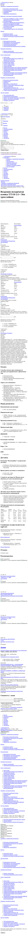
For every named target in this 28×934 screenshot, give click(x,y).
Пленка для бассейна (8, 51)
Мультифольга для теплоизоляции (11, 42)
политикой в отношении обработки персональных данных (11, 708)
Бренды (5, 168)
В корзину (9, 273)
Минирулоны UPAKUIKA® (10, 84)
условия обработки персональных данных (11, 154)
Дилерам (5, 177)
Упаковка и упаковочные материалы (9, 6)
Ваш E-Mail (17, 701)
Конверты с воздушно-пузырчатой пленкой (11, 16)
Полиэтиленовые (7, 27)
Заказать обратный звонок (7, 703)
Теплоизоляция (4, 38)
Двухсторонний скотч (8, 95)
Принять (3, 932)
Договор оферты (7, 820)
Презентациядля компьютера (4, 240)
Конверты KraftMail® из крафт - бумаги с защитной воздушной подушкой (13, 19)
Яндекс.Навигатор (5, 537)
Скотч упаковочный (5, 54)
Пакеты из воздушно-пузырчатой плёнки (13, 85)
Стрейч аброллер (7, 66)
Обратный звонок (5, 731)
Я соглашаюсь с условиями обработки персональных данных (11, 705)
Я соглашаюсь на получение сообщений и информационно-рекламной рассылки (12, 710)
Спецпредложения (8, 169)
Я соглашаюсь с (11, 708)
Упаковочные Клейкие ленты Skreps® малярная (15, 72)
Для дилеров (4, 273)
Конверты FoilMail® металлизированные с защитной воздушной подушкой (13, 23)
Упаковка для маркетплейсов (8, 77)
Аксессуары (6, 57)
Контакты (5, 174)
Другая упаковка (5, 92)
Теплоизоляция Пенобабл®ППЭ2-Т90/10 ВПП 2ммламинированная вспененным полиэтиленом (12, 594)
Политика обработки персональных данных (14, 819)
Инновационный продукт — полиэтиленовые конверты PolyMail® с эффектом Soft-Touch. (12, 665)
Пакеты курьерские (8, 86)
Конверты (5, 82)
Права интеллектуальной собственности (13, 822)
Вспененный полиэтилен (9, 41)
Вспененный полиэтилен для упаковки (13, 10)
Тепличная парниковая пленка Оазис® (12, 52)
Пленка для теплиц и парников (11, 99)
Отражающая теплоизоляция (10, 43)
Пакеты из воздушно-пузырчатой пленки (13, 36)
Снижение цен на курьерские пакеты (10, 656)
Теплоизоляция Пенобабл (9, 45)
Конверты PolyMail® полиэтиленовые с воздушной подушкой (13, 25)
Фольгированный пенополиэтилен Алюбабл (14, 46)
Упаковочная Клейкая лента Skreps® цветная (14, 68)
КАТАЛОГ (6, 157)
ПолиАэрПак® (17, 225)
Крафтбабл (6, 12)
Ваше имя (16, 698)
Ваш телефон (17, 700)
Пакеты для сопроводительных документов (14, 97)
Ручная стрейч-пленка (8, 63)
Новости (5, 175)
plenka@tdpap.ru (4, 729)
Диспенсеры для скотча (9, 61)
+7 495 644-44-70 (5, 2)
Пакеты (2, 31)
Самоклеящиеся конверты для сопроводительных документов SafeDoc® (13, 88)
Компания (5, 170)
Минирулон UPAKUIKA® (10, 13)
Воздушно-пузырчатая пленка (10, 8)
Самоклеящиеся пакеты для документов (13, 29)
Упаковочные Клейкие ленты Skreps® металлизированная (12, 74)
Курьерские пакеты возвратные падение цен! (12, 691)
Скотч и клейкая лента (9, 65)
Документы (6, 178)
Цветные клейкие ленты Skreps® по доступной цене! (14, 650)
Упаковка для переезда (9, 100)
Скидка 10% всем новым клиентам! (9, 684)
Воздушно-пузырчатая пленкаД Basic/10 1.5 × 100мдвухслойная (8, 618)
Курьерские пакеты (8, 33)
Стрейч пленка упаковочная (10, 90)
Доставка (5, 173)
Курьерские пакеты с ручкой (10, 35)
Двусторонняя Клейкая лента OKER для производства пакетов (13, 59)
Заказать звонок (4, 150)
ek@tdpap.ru (3, 730)
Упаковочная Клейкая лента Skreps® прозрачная (15, 67)
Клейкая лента (7, 81)
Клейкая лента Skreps (8, 62)
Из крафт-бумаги (7, 11)
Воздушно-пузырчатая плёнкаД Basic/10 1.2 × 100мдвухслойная (8, 577)
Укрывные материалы (6, 48)
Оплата (5, 171)
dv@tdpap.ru (10, 730)
